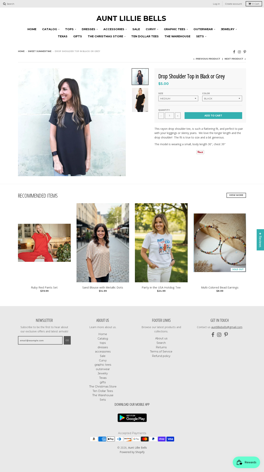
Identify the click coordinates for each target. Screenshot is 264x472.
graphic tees (174, 29)
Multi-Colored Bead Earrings (219, 287)
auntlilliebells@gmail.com (226, 327)
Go (67, 340)
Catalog (49, 29)
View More (236, 195)
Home (31, 29)
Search (161, 343)
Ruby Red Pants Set (44, 287)
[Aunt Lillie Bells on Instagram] (239, 52)
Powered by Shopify (132, 452)
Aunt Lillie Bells (131, 18)
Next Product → (235, 58)
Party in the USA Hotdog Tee (161, 287)
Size (160, 93)
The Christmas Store (105, 36)
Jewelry (227, 29)
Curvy (151, 29)
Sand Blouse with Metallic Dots (102, 287)
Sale (136, 29)
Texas (62, 36)
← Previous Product (206, 58)
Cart (255, 3)
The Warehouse (177, 36)
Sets (200, 36)
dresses (88, 29)
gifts (77, 36)
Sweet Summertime (39, 51)
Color (206, 93)
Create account (233, 3)
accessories (113, 29)
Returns (161, 347)
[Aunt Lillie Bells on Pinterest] (245, 52)
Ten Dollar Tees (145, 36)
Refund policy (161, 356)
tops (69, 29)
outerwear (203, 29)
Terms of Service (161, 351)
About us (161, 338)
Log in (216, 3)
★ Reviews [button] (260, 239)
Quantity (164, 110)
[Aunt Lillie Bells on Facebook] (234, 52)
